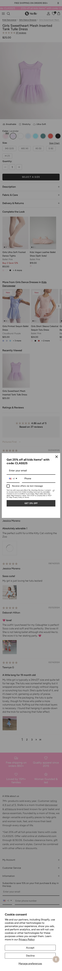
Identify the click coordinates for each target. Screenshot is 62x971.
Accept (30, 947)
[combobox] (13, 479)
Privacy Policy (27, 939)
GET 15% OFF (31, 503)
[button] (56, 959)
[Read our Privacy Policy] (53, 490)
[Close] (56, 456)
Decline (30, 955)
